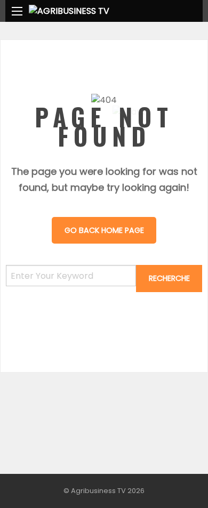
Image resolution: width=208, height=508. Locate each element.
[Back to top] (173, 484)
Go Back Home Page (104, 230)
